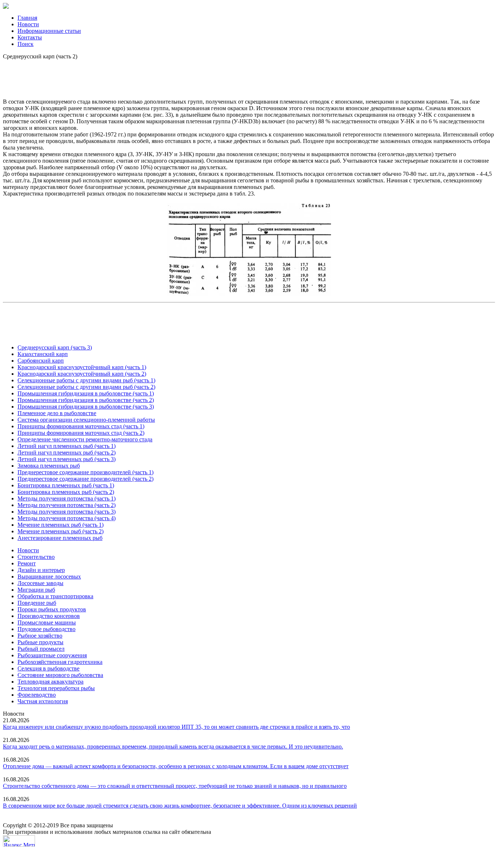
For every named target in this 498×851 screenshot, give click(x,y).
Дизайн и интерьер (41, 570)
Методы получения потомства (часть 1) (66, 498)
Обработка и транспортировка (55, 596)
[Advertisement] (249, 76)
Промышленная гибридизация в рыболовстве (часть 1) (85, 393)
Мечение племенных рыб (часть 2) (60, 531)
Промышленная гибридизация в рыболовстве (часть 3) (85, 406)
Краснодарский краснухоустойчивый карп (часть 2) (81, 374)
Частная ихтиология (42, 701)
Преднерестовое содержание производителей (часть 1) (85, 472)
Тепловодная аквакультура (50, 681)
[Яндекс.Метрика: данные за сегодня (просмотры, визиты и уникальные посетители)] (19, 841)
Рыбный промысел (41, 649)
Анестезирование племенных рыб (59, 538)
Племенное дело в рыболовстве (56, 413)
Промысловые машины (46, 622)
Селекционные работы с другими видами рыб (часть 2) (86, 387)
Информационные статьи (49, 31)
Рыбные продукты (40, 642)
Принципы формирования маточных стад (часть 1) (80, 426)
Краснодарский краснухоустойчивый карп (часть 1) (81, 367)
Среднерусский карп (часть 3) (54, 347)
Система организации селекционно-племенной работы (86, 420)
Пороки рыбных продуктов (51, 609)
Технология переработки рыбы (56, 688)
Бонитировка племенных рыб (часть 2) (65, 492)
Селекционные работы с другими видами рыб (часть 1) (86, 380)
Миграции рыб (36, 590)
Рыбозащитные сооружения (52, 655)
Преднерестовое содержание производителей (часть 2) (85, 479)
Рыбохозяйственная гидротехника (59, 662)
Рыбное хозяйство (39, 636)
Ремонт (26, 563)
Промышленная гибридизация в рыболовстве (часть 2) (85, 400)
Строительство (36, 557)
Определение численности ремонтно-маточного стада (84, 439)
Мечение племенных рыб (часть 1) (60, 525)
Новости (28, 24)
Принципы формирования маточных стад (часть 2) (80, 433)
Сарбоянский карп (40, 360)
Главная (27, 18)
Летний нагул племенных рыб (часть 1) (66, 446)
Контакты (29, 37)
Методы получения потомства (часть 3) (66, 511)
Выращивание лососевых (49, 576)
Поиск (25, 44)
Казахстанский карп (42, 354)
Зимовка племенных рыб (48, 466)
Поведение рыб (36, 603)
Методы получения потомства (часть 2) (66, 505)
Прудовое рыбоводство (46, 629)
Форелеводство (36, 695)
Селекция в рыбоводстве (48, 668)
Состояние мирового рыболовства (60, 675)
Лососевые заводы (40, 583)
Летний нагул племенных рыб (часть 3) (66, 459)
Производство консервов (48, 616)
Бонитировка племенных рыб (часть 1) (65, 485)
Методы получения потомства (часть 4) (66, 518)
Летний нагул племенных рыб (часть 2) (66, 452)
